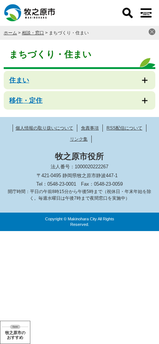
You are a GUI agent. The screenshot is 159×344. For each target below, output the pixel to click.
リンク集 (79, 139)
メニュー (146, 13)
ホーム (10, 32)
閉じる (152, 31)
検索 (127, 13)
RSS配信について (124, 128)
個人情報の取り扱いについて (44, 128)
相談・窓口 (33, 32)
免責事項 (90, 128)
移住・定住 (26, 100)
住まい (19, 80)
